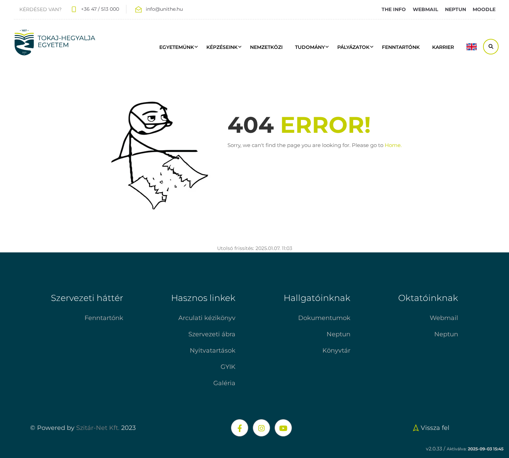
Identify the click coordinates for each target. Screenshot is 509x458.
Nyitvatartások (212, 350)
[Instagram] (261, 428)
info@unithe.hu (164, 9)
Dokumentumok (324, 318)
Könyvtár (336, 350)
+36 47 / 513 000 (100, 9)
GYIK (228, 367)
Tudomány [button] (310, 47)
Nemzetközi (266, 47)
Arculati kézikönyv (206, 318)
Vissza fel (435, 428)
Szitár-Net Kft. (97, 428)
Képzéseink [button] (222, 47)
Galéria (224, 383)
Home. (393, 145)
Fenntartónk (103, 318)
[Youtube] (283, 428)
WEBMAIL (425, 9)
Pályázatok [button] (353, 47)
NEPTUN (455, 9)
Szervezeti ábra (211, 334)
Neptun (338, 334)
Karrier (443, 47)
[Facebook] (239, 428)
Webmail (444, 318)
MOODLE (484, 9)
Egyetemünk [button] (176, 47)
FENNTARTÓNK (401, 47)
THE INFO (394, 9)
